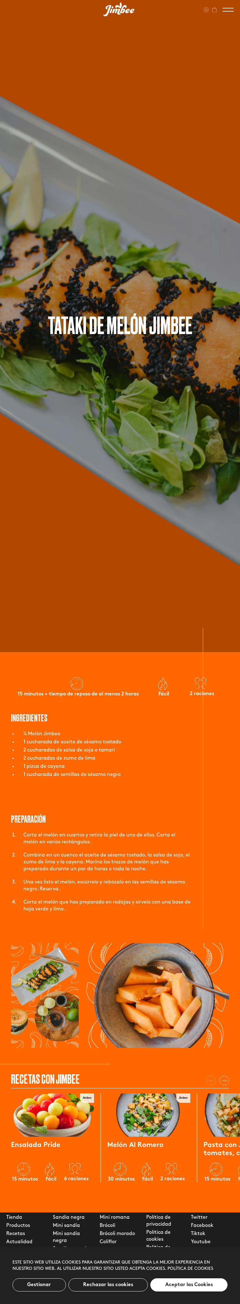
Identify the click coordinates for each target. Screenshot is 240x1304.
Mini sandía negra (66, 1237)
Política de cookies (190, 1268)
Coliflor (108, 1241)
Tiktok (198, 1233)
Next (224, 1081)
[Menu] (228, 9)
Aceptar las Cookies (189, 1284)
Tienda (14, 1217)
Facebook (202, 1225)
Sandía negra (69, 1217)
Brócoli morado (117, 1233)
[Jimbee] (118, 9)
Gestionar (39, 1284)
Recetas (15, 1233)
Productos (18, 1225)
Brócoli (107, 1225)
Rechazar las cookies (108, 1284)
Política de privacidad (158, 1221)
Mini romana (115, 1217)
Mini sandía (66, 1225)
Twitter (199, 1217)
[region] (120, 1275)
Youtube (201, 1241)
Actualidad (19, 1241)
